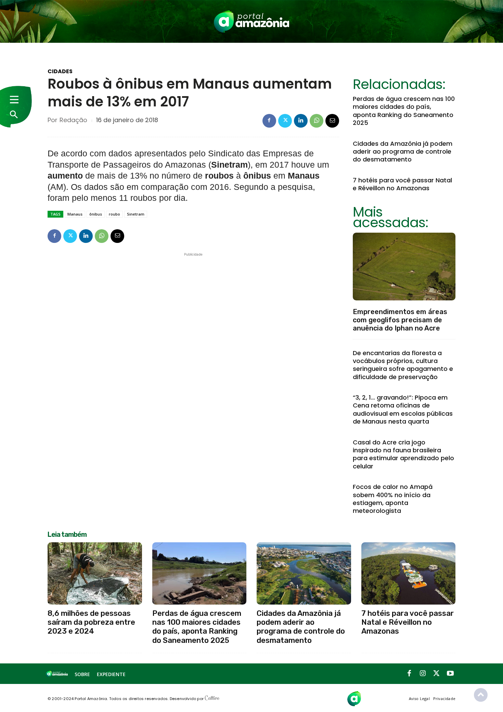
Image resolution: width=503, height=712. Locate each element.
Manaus (74, 214)
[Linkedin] (301, 121)
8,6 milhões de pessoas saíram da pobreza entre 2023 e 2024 (91, 622)
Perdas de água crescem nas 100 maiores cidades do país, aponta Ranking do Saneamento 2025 (404, 110)
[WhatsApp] (316, 121)
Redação (73, 120)
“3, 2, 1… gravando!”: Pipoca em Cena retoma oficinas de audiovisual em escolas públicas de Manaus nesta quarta (403, 409)
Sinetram (135, 214)
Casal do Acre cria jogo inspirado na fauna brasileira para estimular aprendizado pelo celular (403, 454)
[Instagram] (423, 674)
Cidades (60, 71)
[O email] (332, 121)
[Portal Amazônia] (251, 21)
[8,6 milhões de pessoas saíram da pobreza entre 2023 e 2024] (95, 573)
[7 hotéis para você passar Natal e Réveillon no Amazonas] (408, 573)
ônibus (95, 214)
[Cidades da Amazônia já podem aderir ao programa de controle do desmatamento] (304, 573)
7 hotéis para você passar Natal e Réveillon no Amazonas (402, 184)
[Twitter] (285, 121)
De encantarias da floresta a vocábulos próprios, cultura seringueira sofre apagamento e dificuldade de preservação (403, 365)
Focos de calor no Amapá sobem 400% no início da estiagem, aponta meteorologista (393, 498)
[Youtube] (450, 674)
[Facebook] (269, 121)
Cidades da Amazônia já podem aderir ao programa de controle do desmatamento (402, 151)
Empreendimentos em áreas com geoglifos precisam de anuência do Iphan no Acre (400, 320)
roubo (114, 214)
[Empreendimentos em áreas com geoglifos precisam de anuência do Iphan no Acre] (404, 266)
